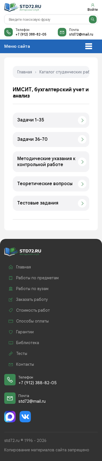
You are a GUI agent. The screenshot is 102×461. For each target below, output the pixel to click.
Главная (24, 72)
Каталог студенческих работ (67, 72)
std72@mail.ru (81, 34)
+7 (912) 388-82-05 (31, 34)
